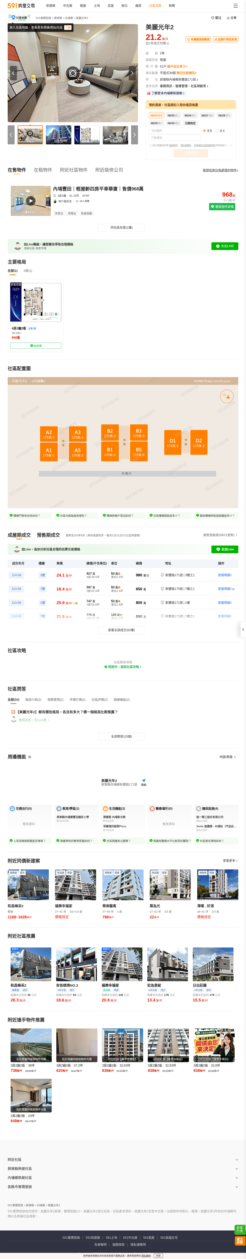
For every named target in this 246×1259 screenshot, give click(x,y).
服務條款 (173, 145)
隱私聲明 (146, 1256)
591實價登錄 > (44, 17)
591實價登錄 (71, 1237)
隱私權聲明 (185, 145)
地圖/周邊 (226, 757)
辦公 (124, 5)
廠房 (138, 5)
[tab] (19, 535)
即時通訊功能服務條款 (204, 145)
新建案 (50, 5)
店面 (111, 5)
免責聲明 (100, 1244)
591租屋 (149, 1237)
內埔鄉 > (70, 17)
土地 (97, 5)
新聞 (172, 5)
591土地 (111, 1237)
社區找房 (155, 5)
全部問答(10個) (121, 736)
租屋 (83, 5)
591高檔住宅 (169, 1237)
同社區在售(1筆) (122, 227)
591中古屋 (130, 1237)
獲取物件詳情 (224, 206)
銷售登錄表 (218, 535)
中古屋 (67, 5)
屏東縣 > (59, 17)
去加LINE (227, 246)
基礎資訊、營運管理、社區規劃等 (183, 86)
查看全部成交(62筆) (121, 630)
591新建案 (93, 1237)
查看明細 (224, 575)
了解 (68, 27)
